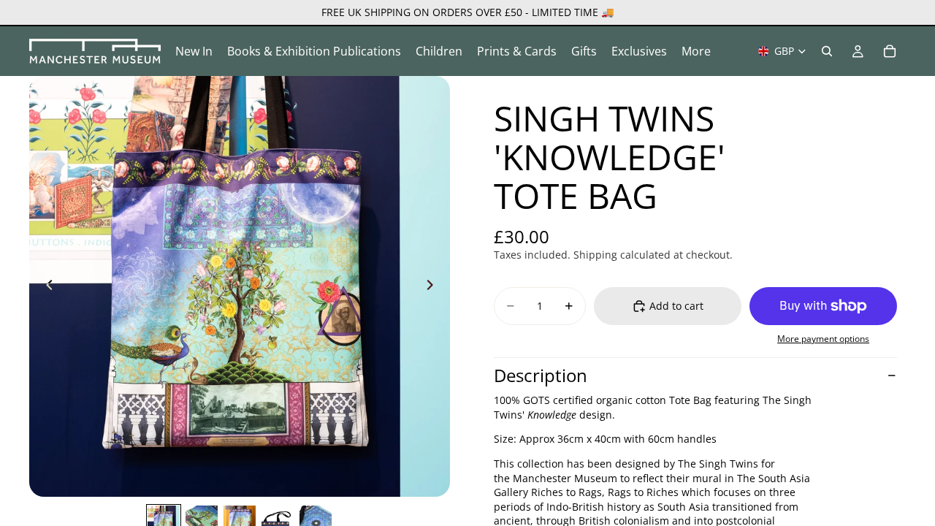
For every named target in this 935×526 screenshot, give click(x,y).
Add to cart (676, 306)
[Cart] (890, 51)
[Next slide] (434, 286)
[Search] (827, 51)
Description (540, 375)
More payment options (823, 338)
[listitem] (696, 51)
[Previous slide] (45, 286)
